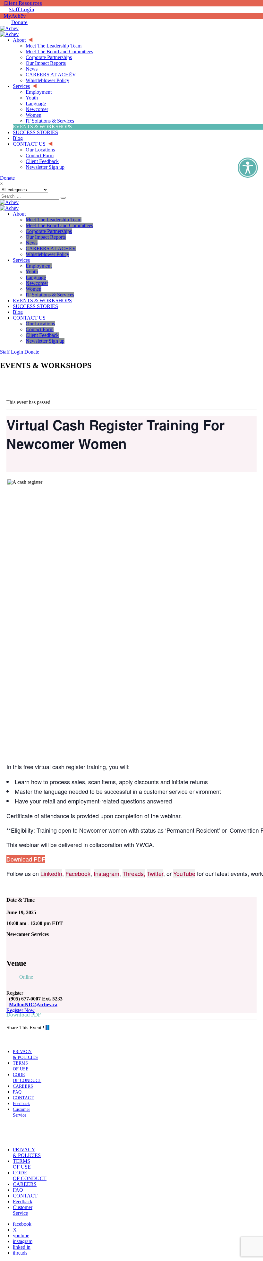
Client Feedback (42, 335)
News (32, 242)
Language (36, 277)
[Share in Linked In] (48, 1027)
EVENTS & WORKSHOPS (42, 300)
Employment (39, 266)
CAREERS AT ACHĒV (51, 248)
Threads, (134, 873)
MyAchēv (15, 16)
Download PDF (25, 859)
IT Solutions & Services (50, 294)
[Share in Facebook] (46, 1027)
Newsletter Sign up (45, 341)
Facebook (77, 873)
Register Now (20, 1010)
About (19, 214)
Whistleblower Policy (47, 254)
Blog (18, 312)
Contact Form (40, 329)
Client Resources (23, 3)
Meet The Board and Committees (59, 225)
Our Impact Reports (46, 237)
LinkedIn (51, 873)
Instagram (106, 873)
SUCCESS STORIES (35, 306)
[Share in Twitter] (47, 1027)
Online (26, 977)
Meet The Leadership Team (53, 219)
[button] (20, 1132)
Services (21, 260)
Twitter (155, 873)
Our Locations (40, 323)
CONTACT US (29, 318)
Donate (19, 22)
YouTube (184, 873)
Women (33, 289)
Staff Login (21, 9)
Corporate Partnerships (49, 231)
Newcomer (37, 283)
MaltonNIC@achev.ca (33, 1004)
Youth (32, 271)
